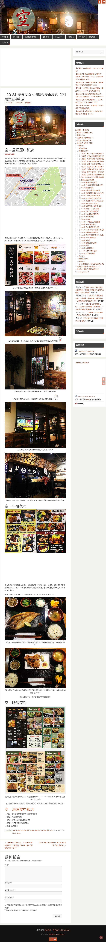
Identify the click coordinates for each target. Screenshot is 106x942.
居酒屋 (32, 830)
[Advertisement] (35, 67)
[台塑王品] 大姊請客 (88, 180)
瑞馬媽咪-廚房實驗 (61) (85, 138)
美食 (48, 830)
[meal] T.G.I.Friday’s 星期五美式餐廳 (93, 230)
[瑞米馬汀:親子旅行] (103, 379)
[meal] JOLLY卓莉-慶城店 (89, 211)
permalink (16, 833)
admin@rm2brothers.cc (86, 351)
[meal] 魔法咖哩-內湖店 (89, 182)
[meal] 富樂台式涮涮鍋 (88, 243)
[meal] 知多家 (85, 240)
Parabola (52, 934)
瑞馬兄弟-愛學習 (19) (84, 140)
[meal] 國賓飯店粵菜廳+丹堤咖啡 (92, 193)
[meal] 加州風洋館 (87, 248)
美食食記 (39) (83, 151)
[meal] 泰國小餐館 (87, 188)
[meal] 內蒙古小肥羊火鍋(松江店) (92, 201)
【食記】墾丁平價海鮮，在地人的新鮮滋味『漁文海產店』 (52, 844)
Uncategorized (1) (83, 272)
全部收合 (86, 130)
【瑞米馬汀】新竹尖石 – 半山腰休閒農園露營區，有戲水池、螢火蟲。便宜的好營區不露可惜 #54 (19, 845)
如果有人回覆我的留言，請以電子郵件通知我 (21, 910)
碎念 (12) (82, 256)
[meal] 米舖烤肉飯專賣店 (89, 232)
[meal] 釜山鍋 (85, 219)
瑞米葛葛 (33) (83, 259)
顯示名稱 (8, 883)
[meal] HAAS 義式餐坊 (88, 224)
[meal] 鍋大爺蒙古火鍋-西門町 (91, 198)
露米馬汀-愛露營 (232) (84, 132)
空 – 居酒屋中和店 (19, 810)
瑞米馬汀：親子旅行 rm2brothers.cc (57, 930)
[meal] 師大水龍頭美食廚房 (90, 214)
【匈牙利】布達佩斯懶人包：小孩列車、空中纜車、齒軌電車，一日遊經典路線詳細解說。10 (89, 298)
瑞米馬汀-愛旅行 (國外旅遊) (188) (88, 266)
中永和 (18, 830)
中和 (14, 830)
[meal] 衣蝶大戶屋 (87, 217)
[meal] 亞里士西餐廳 (88, 253)
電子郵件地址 (10, 890)
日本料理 (43, 830)
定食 (28, 830)
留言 (7, 865)
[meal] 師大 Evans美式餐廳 (90, 209)
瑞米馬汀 (11, 103)
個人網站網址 (9, 897)
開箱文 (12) (81, 135)
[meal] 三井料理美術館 (88, 251)
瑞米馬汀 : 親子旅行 (82, 363)
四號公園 (23, 830)
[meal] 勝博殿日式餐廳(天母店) (91, 206)
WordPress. (61, 934)
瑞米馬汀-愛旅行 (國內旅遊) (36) (88, 269)
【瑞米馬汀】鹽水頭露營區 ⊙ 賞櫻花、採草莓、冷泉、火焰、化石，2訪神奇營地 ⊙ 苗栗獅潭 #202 (89, 76)
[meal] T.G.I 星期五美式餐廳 (90, 195)
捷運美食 (37, 830)
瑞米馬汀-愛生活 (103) (84, 143)
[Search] (101, 52)
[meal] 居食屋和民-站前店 (90, 203)
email (88, 354)
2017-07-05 (19, 103)
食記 (51, 830)
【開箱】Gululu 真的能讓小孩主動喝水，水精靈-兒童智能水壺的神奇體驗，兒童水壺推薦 (89, 290)
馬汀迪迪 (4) (83, 148)
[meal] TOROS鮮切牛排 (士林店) (92, 185)
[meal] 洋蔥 (85, 245)
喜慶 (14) (82, 261)
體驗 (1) (81, 146)
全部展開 (78, 130)
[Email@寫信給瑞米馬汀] (103, 383)
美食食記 (28, 103)
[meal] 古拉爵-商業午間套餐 (90, 190)
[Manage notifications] (101, 937)
